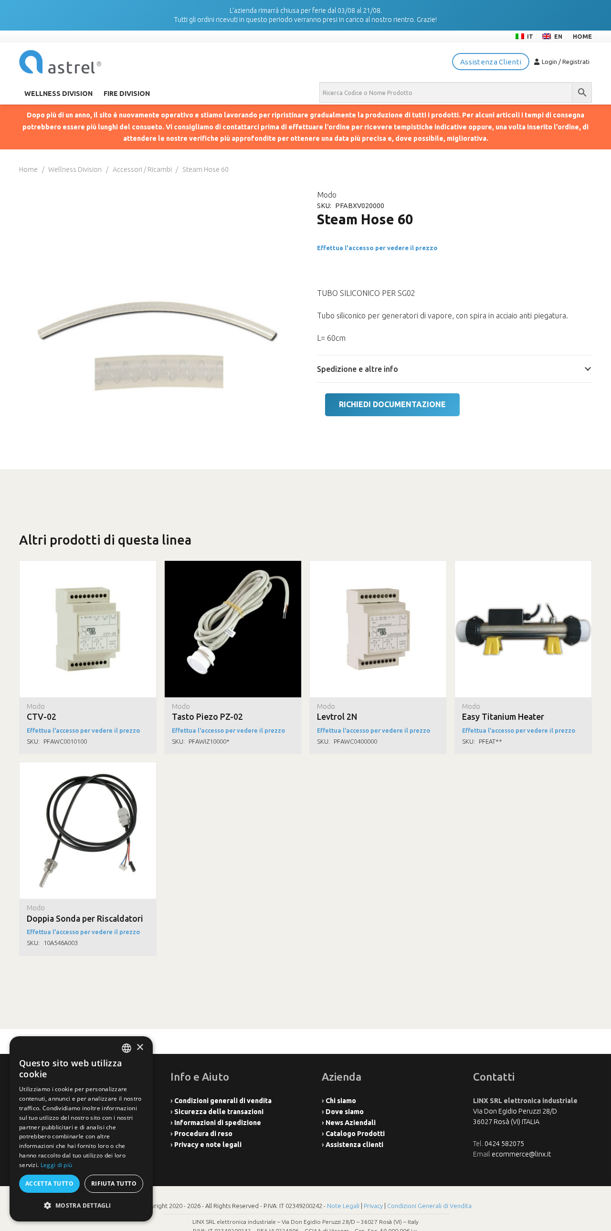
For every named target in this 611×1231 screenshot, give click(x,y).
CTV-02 (41, 716)
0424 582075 (504, 1143)
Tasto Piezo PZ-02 (207, 716)
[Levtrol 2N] (378, 566)
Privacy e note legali (208, 1144)
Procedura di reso (203, 1133)
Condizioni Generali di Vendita (429, 1205)
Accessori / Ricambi (142, 169)
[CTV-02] (88, 566)
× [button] (139, 1047)
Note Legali (343, 1205)
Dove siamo (345, 1111)
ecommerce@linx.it (521, 1154)
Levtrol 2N (337, 716)
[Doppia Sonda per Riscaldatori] (88, 767)
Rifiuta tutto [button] (114, 1183)
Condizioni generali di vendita (223, 1101)
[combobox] (126, 1048)
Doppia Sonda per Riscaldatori (85, 918)
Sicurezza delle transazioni (218, 1111)
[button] (81, 1205)
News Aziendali (351, 1122)
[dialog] (81, 1128)
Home (28, 169)
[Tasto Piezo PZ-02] (233, 566)
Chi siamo (341, 1101)
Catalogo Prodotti (355, 1133)
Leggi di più (57, 1165)
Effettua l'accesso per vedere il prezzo (377, 247)
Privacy (373, 1205)
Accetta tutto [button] (49, 1183)
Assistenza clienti (354, 1144)
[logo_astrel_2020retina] (60, 62)
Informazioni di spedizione (217, 1122)
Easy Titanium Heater (503, 716)
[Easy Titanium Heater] (523, 566)
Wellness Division (75, 169)
